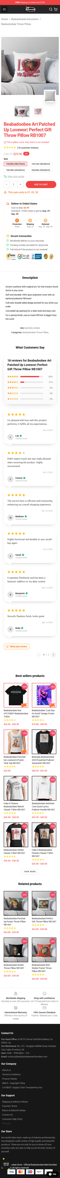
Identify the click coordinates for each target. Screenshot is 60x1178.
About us (6, 1070)
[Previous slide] (6, 66)
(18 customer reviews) (27, 148)
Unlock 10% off (6, 1164)
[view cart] (56, 9)
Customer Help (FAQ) (12, 1119)
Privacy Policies (9, 1079)
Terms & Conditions (11, 1074)
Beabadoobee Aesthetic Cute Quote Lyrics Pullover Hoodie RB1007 (43, 806)
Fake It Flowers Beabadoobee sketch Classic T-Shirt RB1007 (14, 806)
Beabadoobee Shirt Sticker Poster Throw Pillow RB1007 (42, 968)
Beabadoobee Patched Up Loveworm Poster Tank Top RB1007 (14, 760)
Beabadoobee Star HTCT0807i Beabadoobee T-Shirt (16, 713)
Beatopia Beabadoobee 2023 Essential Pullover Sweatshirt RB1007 (43, 760)
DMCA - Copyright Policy (13, 1083)
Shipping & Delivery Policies (15, 1101)
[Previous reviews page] (38, 655)
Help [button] (54, 1174)
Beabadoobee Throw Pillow (16, 24)
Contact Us (7, 1115)
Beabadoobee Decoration (25, 19)
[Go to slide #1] (22, 111)
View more (30, 872)
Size (6, 159)
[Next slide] (54, 66)
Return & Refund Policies (14, 1110)
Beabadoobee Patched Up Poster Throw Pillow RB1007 (15, 921)
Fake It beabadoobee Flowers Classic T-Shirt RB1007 (42, 853)
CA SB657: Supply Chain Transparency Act (22, 1087)
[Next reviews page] (53, 655)
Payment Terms (9, 1106)
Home (4, 19)
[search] (51, 9)
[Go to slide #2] (38, 111)
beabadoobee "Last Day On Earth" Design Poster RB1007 (43, 713)
